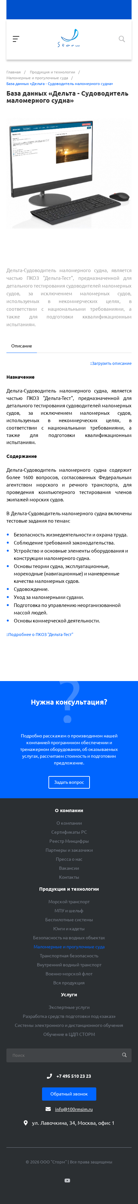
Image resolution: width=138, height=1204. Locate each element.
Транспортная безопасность (69, 955)
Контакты (69, 877)
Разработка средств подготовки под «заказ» (69, 1016)
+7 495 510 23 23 (73, 1076)
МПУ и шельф (69, 910)
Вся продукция (69, 982)
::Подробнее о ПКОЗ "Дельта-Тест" (39, 634)
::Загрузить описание (111, 363)
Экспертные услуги (69, 1007)
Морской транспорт (69, 901)
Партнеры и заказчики (69, 850)
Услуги (69, 994)
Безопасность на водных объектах (69, 937)
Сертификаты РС (69, 832)
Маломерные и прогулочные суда (69, 946)
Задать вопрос (69, 782)
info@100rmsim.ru (74, 1109)
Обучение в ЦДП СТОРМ (69, 1034)
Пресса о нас (69, 859)
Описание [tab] (21, 345)
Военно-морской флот (69, 973)
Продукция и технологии (69, 889)
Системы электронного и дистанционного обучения (69, 1025)
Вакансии (69, 868)
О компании (69, 810)
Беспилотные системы (69, 919)
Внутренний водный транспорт (69, 964)
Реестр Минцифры (69, 841)
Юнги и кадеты (69, 928)
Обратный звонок (69, 1093)
